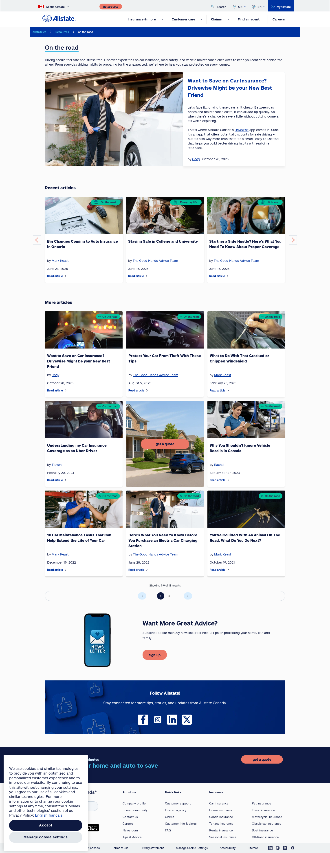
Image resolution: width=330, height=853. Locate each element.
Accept (45, 825)
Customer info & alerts (181, 823)
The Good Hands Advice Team (155, 260)
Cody (55, 375)
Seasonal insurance (222, 837)
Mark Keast (60, 260)
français (55, 815)
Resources (62, 31)
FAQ (168, 830)
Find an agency (175, 810)
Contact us (130, 817)
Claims (169, 817)
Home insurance (220, 810)
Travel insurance (263, 810)
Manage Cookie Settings (192, 847)
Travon (57, 464)
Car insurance (219, 803)
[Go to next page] (187, 596)
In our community (135, 810)
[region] (46, 803)
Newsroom (130, 830)
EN (259, 6)
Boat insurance (262, 830)
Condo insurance (221, 817)
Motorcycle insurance (267, 817)
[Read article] (65, 276)
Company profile (134, 803)
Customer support (178, 803)
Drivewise (242, 130)
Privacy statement (152, 847)
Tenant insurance (221, 823)
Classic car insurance (266, 823)
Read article (55, 276)
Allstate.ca (39, 31)
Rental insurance (221, 830)
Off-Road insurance (265, 837)
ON (240, 6)
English (41, 815)
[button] (37, 239)
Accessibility (227, 847)
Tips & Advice (132, 837)
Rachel (219, 464)
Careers (128, 823)
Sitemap (253, 847)
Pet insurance (261, 803)
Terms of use (120, 847)
